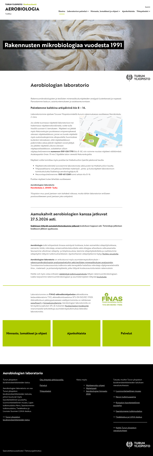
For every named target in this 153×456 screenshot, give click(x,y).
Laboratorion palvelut (77, 11)
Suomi (147, 6)
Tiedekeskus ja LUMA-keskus (129, 416)
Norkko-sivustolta (110, 253)
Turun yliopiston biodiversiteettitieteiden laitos (16, 418)
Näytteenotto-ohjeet (95, 385)
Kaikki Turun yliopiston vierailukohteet (124, 429)
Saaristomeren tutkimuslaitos (129, 411)
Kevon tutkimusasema (126, 396)
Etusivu (62, 11)
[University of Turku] (138, 447)
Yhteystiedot (142, 11)
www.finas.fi (36, 302)
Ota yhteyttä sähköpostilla (52, 379)
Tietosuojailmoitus (33, 450)
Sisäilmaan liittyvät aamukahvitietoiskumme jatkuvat (55, 225)
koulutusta (102, 276)
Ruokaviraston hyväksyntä (77, 305)
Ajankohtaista (128, 11)
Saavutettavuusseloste (13, 450)
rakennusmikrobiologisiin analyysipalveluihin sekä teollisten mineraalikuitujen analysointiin (72, 262)
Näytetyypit (91, 388)
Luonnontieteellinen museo (128, 391)
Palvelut (43, 385)
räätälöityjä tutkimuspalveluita (73, 273)
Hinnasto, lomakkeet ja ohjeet (104, 11)
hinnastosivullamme (52, 302)
